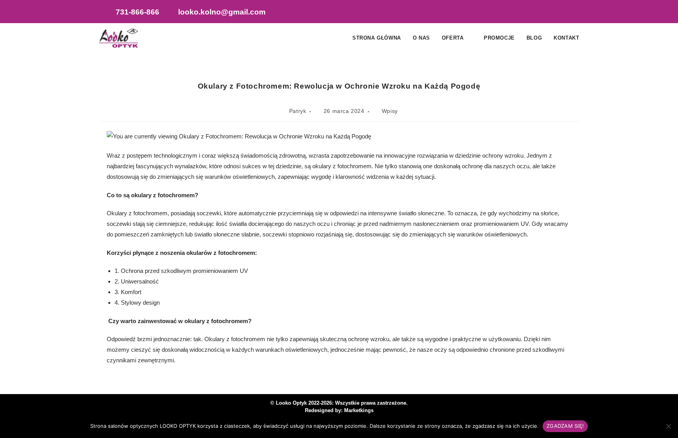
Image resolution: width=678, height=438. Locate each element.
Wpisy (390, 111)
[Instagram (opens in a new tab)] (556, 12)
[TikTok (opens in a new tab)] (572, 12)
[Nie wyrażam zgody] (668, 426)
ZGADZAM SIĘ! (565, 426)
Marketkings (359, 410)
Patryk (297, 111)
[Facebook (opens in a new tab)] (540, 12)
